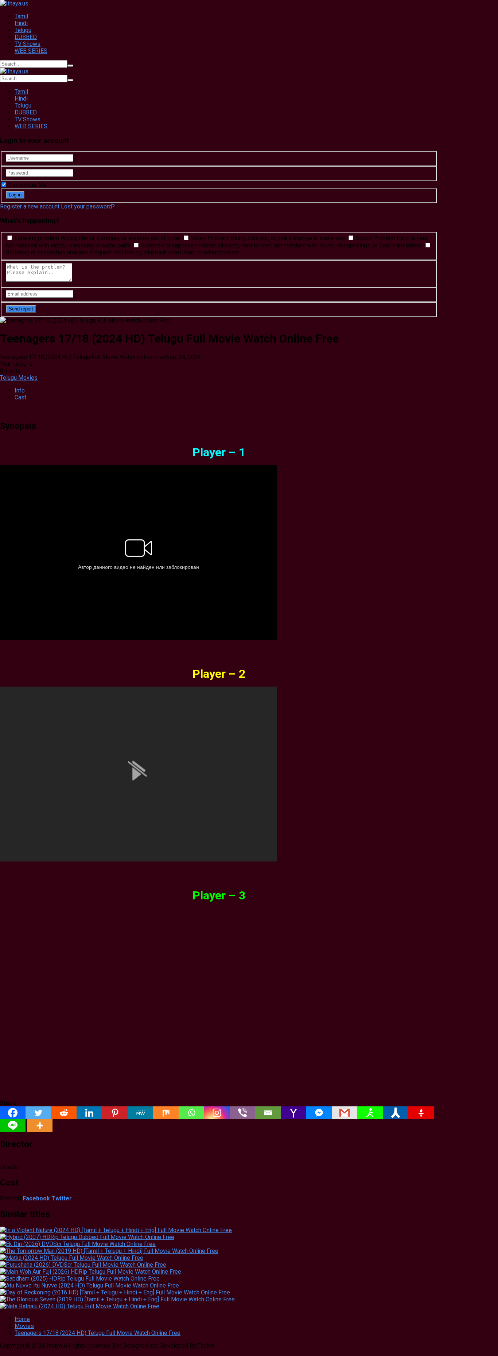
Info (20, 390)
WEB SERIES (31, 50)
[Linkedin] (89, 1112)
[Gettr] (421, 1112)
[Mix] (166, 1112)
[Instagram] (217, 1112)
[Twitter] (38, 1112)
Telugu (23, 30)
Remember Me (27, 184)
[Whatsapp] (191, 1112)
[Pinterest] (115, 1112)
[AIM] (370, 1112)
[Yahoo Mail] (293, 1112)
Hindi (21, 23)
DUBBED (26, 37)
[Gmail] (344, 1112)
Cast (20, 397)
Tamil (21, 16)
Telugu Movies (19, 377)
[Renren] (395, 1112)
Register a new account (29, 206)
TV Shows (27, 43)
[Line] (13, 1125)
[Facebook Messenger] (319, 1112)
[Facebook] (13, 1112)
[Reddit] (64, 1112)
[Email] (268, 1112)
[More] (40, 1125)
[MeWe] (140, 1112)
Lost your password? (88, 206)
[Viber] (242, 1112)
